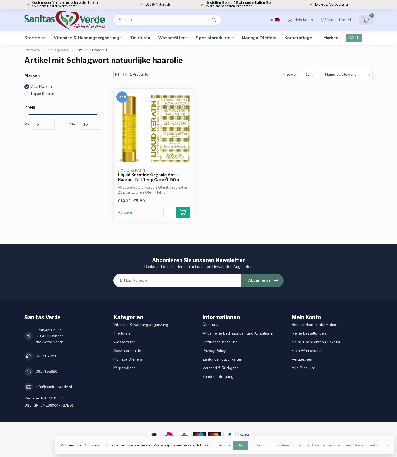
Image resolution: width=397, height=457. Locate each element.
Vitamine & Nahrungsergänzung (86, 38)
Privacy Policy (214, 350)
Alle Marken (41, 87)
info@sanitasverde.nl (54, 386)
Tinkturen (140, 38)
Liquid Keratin (42, 94)
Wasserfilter (171, 38)
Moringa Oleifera (259, 38)
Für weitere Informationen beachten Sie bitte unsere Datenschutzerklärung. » (330, 445)
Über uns (210, 324)
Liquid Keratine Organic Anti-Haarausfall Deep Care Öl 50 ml (149, 177)
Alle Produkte (303, 368)
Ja (240, 445)
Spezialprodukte (213, 38)
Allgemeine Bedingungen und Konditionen (239, 333)
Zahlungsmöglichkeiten (222, 359)
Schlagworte (58, 50)
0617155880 (46, 356)
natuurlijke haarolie (92, 50)
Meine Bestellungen (309, 333)
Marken (330, 38)
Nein (260, 445)
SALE (353, 38)
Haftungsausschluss (220, 342)
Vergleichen (302, 359)
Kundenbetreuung (218, 376)
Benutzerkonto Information (314, 324)
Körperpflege (298, 38)
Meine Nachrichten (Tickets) (316, 342)
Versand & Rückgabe (221, 368)
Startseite (35, 38)
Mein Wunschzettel (308, 350)
